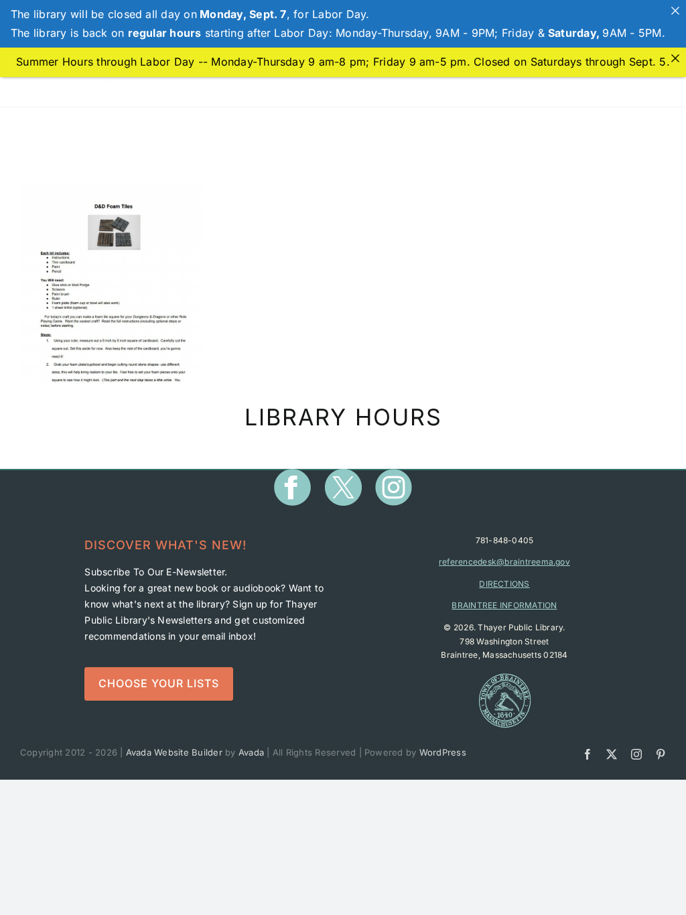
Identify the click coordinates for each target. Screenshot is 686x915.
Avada (251, 752)
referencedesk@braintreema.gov (504, 562)
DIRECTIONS (504, 584)
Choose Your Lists (158, 683)
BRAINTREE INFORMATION (504, 605)
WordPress (442, 752)
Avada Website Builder (174, 752)
